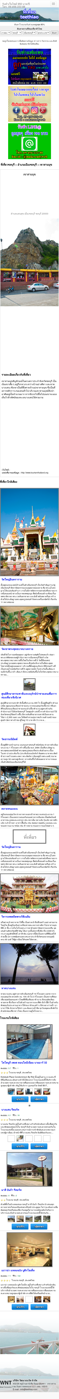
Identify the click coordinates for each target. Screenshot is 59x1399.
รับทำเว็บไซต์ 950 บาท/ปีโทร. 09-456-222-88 (16, 4)
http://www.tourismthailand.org (34, 472)
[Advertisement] (29, 194)
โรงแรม (20, 1072)
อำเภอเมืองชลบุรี (27, 164)
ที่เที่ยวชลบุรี (8, 164)
